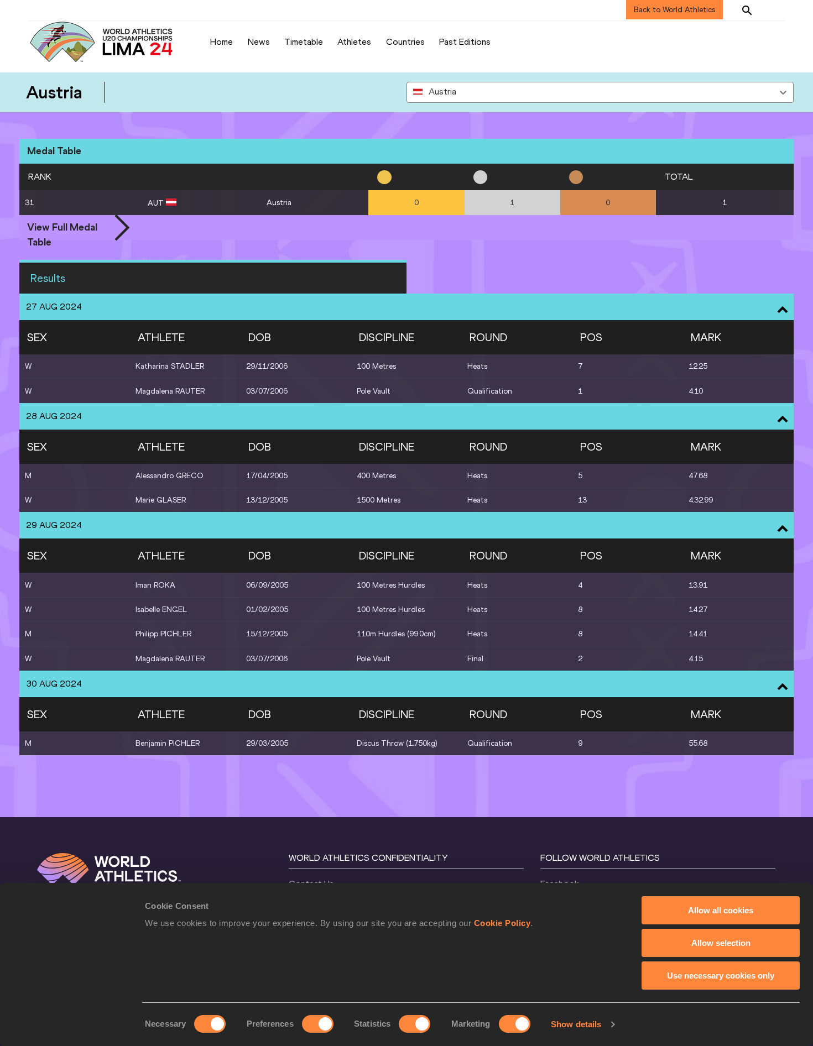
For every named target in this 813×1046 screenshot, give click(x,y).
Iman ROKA (155, 585)
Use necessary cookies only (720, 975)
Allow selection (721, 943)
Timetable (303, 41)
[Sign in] (775, 10)
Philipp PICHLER (163, 634)
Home (221, 41)
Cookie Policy (502, 923)
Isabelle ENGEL (161, 609)
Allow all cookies (720, 910)
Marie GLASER (161, 500)
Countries (405, 41)
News (259, 41)
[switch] (317, 1024)
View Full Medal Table (62, 228)
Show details (576, 1024)
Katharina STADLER (170, 366)
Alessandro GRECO (170, 475)
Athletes (354, 41)
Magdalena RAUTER (170, 391)
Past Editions (465, 41)
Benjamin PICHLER (168, 743)
